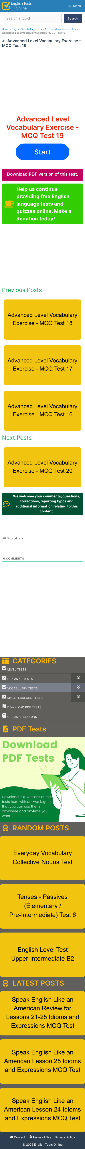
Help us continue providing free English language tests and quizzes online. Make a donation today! (43, 204)
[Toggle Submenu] (78, 678)
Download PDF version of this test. (42, 174)
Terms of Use (41, 1137)
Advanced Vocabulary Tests (61, 29)
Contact (19, 1137)
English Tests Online (48, 1144)
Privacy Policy (65, 1137)
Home (5, 29)
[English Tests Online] (17, 6)
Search (73, 18)
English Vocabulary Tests (27, 29)
